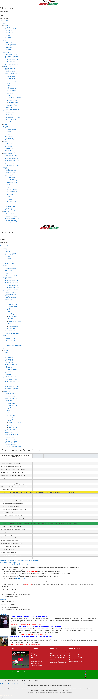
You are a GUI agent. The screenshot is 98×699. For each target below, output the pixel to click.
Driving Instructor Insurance (14, 121)
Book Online (4, 21)
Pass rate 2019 (9, 32)
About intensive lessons (11, 54)
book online (3, 599)
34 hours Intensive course (12, 63)
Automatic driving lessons (12, 109)
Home (5, 23)
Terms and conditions (11, 39)
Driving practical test (10, 70)
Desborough (10, 93)
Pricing (5, 41)
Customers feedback (10, 29)
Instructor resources (10, 119)
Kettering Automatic (12, 90)
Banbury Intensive (11, 76)
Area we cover (8, 75)
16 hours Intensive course (12, 58)
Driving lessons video (10, 68)
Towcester (9, 99)
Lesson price (8, 42)
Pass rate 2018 (9, 34)
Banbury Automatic (12, 80)
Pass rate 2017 (9, 35)
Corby (8, 83)
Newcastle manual (13, 102)
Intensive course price (11, 44)
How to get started (36, 652)
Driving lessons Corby (12, 82)
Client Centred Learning (11, 105)
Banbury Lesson (11, 78)
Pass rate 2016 (9, 37)
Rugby (8, 87)
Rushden (9, 95)
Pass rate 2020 (9, 30)
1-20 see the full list (31, 571)
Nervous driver (9, 107)
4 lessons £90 (8, 46)
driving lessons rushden (15, 97)
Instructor (6, 111)
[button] (15, 684)
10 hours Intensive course (12, 56)
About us (7, 27)
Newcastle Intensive (12, 100)
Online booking (9, 47)
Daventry (9, 85)
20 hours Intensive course (12, 59)
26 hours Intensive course (12, 61)
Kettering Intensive (12, 88)
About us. (5, 25)
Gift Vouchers (8, 49)
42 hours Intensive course (12, 64)
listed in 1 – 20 (28, 584)
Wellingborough (11, 104)
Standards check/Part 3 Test (12, 117)
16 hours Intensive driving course (15, 564)
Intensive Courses (8, 52)
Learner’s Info (7, 66)
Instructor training (10, 114)
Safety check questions (11, 73)
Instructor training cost (11, 51)
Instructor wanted (10, 112)
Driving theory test (10, 71)
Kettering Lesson (13, 92)
